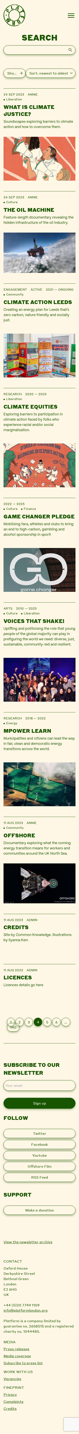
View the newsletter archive (28, 1242)
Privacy (10, 1394)
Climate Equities (30, 406)
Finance (30, 509)
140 (13, 1027)
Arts (8, 608)
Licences (18, 977)
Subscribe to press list (23, 1363)
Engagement (15, 289)
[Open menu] (70, 15)
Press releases (16, 1349)
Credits (16, 927)
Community (14, 294)
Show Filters (16, 73)
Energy (11, 723)
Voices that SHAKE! (34, 620)
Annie (33, 94)
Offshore (19, 835)
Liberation (14, 99)
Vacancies (12, 1378)
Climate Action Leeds (38, 302)
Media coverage (17, 1356)
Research (13, 394)
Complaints (13, 1401)
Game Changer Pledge (39, 516)
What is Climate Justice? (29, 110)
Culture (12, 202)
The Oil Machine (29, 209)
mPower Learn (27, 730)
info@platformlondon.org (26, 1310)
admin (32, 920)
